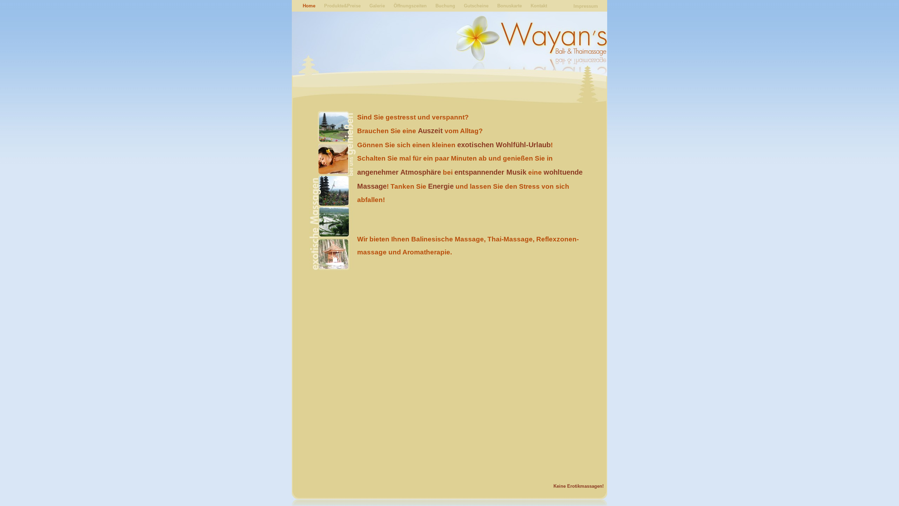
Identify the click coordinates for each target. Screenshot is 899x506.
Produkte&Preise (342, 5)
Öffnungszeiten (410, 5)
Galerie (377, 5)
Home (309, 5)
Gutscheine (476, 5)
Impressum (585, 6)
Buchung (445, 5)
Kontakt (539, 5)
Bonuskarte (509, 5)
